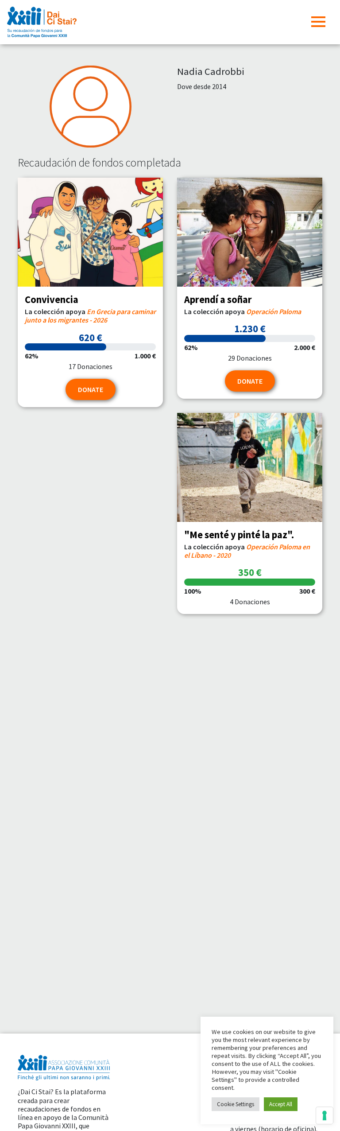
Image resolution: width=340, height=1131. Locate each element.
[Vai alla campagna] (90, 232)
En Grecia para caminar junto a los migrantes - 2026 (90, 315)
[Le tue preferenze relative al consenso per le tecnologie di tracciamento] (324, 1115)
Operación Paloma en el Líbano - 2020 (247, 551)
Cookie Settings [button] (235, 1104)
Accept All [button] (280, 1104)
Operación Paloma (273, 311)
